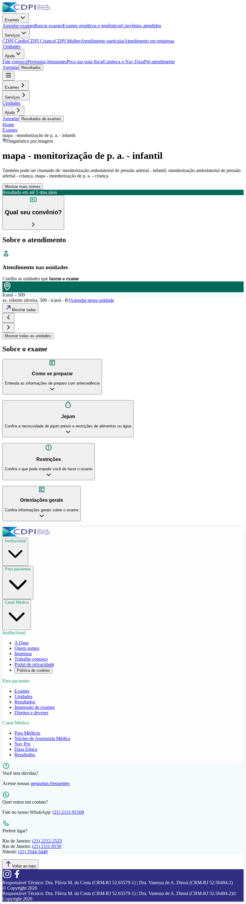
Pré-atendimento (159, 61)
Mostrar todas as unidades (28, 336)
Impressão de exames (34, 707)
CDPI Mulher (68, 40)
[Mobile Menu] (8, 76)
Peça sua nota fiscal (85, 61)
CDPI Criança (41, 40)
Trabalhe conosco (31, 659)
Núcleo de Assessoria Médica (42, 738)
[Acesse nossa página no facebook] (17, 877)
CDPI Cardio (15, 40)
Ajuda (10, 56)
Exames (12, 20)
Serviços (12, 35)
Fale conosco (14, 61)
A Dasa (21, 642)
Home (8, 124)
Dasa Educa (25, 749)
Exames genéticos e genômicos (92, 25)
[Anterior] (8, 318)
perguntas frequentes (50, 783)
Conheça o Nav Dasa (124, 61)
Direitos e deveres (31, 712)
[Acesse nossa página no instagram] (7, 877)
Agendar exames (18, 25)
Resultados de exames (41, 119)
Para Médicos (27, 733)
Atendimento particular (102, 40)
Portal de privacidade (34, 664)
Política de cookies (33, 670)
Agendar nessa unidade (92, 300)
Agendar (10, 67)
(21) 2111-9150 (46, 846)
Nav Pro (22, 743)
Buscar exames (48, 25)
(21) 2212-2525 (47, 840)
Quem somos (26, 648)
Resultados (31, 67)
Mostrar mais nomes (22, 186)
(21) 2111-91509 (68, 812)
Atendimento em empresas (149, 40)
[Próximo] (8, 328)
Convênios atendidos (141, 25)
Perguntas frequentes (47, 61)
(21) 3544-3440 (33, 851)
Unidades (11, 46)
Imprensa (23, 653)
